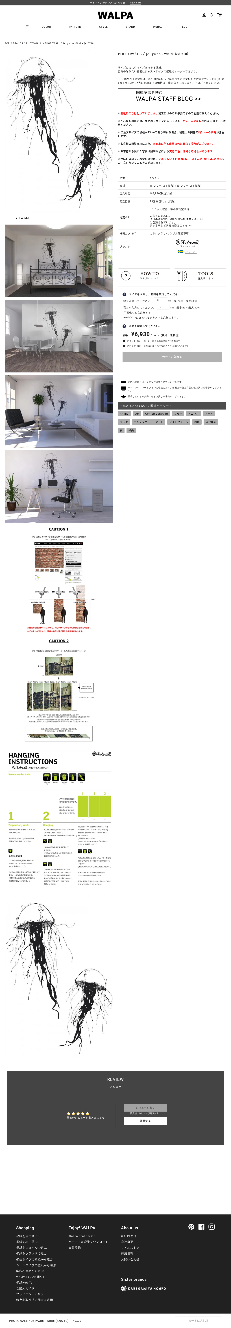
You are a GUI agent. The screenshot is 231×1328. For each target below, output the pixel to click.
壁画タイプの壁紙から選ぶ (34, 1259)
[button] (211, 15)
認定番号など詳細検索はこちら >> (171, 225)
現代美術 (211, 422)
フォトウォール (178, 422)
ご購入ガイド (25, 1288)
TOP (7, 43)
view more (135, 2)
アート (209, 413)
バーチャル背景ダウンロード (88, 1242)
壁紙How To (24, 1283)
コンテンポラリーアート (148, 422)
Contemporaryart (156, 413)
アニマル (193, 413)
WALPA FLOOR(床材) (30, 1277)
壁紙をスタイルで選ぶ (31, 1248)
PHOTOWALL (34, 43)
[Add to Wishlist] (172, 368)
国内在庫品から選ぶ (30, 1271)
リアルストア (130, 1248)
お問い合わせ (130, 1259)
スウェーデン (191, 252)
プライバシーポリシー (31, 1294)
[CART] (219, 15)
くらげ (178, 413)
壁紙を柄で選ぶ (27, 1242)
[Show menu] (28, 26)
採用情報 (127, 1253)
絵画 (131, 430)
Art (137, 413)
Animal (124, 413)
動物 (197, 422)
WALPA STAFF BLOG (82, 1236)
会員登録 (75, 1248)
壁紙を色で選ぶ (27, 1236)
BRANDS (18, 43)
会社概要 (127, 1242)
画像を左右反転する (139, 313)
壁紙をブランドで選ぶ (31, 1253)
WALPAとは (129, 1236)
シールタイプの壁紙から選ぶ (36, 1265)
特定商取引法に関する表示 (34, 1300)
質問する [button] (145, 1121)
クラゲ (124, 422)
